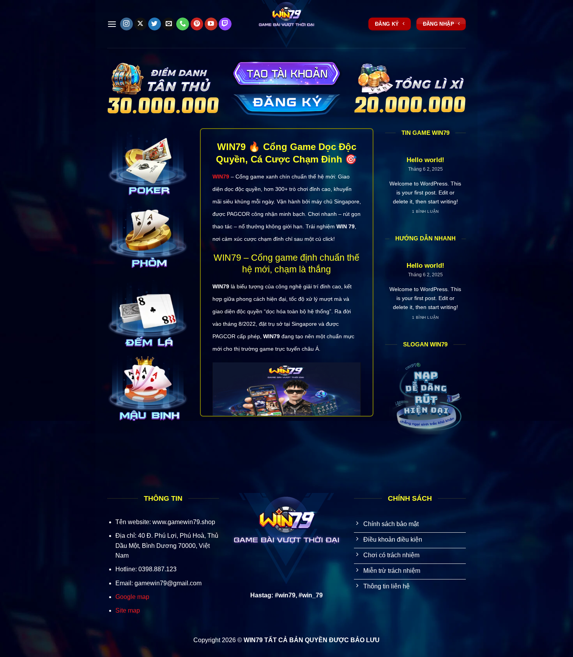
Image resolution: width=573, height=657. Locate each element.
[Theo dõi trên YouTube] (211, 24)
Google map (132, 596)
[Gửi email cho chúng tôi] (168, 24)
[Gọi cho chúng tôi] (182, 24)
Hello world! (425, 160)
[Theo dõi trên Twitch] (225, 24)
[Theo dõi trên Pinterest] (197, 24)
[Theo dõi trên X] (140, 24)
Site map (127, 610)
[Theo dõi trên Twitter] (154, 24)
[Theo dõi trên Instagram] (126, 24)
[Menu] (112, 24)
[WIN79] (286, 24)
